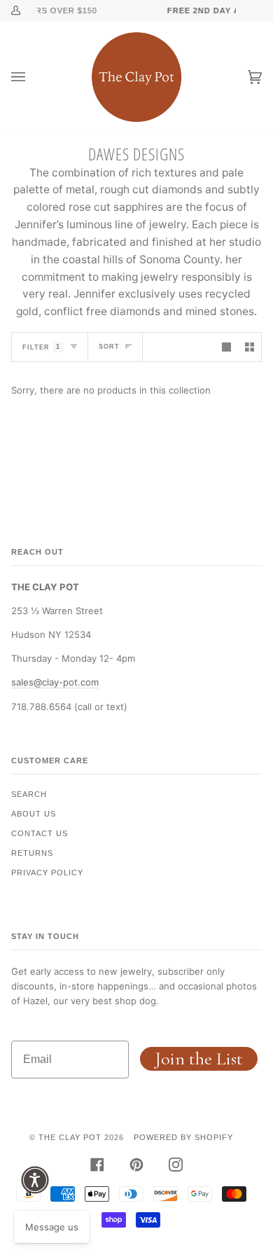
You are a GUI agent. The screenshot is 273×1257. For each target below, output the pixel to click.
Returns (32, 853)
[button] (35, 1180)
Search (29, 794)
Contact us (39, 833)
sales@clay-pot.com (55, 682)
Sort (109, 346)
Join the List (199, 1058)
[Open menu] (32, 77)
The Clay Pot (70, 1137)
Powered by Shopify (183, 1137)
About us (33, 814)
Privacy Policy (47, 872)
